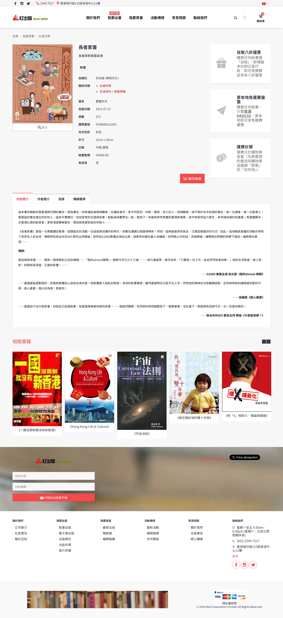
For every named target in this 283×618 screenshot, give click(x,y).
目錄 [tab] (61, 199)
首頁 (15, 36)
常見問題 (179, 17)
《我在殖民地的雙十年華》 (194, 417)
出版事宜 (197, 533)
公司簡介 (21, 527)
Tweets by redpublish (214, 459)
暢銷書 (107, 533)
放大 (44, 127)
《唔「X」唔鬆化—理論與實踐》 (246, 415)
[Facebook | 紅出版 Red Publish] (15, 3)
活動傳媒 (157, 17)
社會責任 (21, 533)
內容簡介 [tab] (22, 199)
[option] (37, 394)
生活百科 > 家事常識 (113, 92)
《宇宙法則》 (142, 433)
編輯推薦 (109, 539)
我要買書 (136, 17)
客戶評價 (65, 550)
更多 (235, 556)
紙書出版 (65, 527)
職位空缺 (21, 539)
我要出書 (114, 15)
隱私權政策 (229, 603)
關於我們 (93, 17)
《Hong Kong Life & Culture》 (90, 426)
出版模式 (65, 539)
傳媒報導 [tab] (79, 199)
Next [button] (268, 342)
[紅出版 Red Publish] (30, 17)
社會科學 (44, 36)
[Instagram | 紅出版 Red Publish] (22, 3)
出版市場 (65, 544)
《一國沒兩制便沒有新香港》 (37, 430)
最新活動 (153, 527)
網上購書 (197, 539)
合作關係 (153, 539)
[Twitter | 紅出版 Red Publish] (28, 3)
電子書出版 (66, 533)
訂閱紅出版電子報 (55, 498)
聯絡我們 (200, 17)
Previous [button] (264, 342)
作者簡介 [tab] (43, 199)
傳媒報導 (153, 533)
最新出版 (109, 527)
